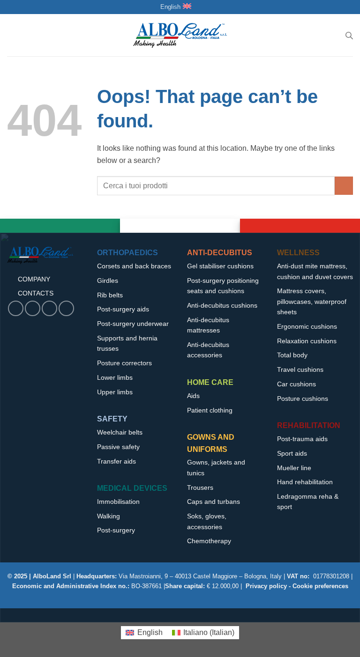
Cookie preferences (320, 586)
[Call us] (49, 308)
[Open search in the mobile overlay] (349, 35)
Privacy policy (266, 586)
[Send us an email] (32, 308)
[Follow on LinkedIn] (66, 308)
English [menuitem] (150, 632)
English (170, 6)
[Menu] (12, 35)
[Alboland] (180, 35)
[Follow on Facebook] (15, 308)
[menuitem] (144, 632)
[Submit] (344, 186)
